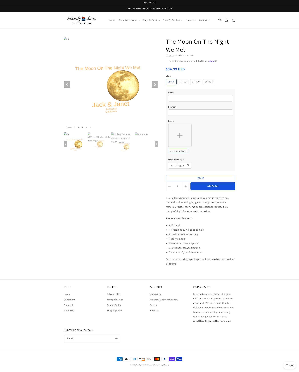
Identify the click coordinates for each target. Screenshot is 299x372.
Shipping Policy (114, 310)
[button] (129, 20)
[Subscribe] (116, 338)
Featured (68, 305)
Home (67, 294)
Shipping (170, 55)
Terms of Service (115, 299)
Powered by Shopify (161, 365)
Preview (200, 177)
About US (155, 310)
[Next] (155, 84)
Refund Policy (114, 305)
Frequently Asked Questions (164, 299)
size (168, 75)
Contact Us (155, 294)
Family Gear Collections (145, 365)
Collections (69, 299)
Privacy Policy (114, 294)
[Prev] (67, 84)
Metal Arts (69, 310)
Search (153, 305)
